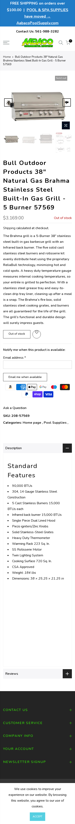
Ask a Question (14, 408)
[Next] (66, 102)
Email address (14, 357)
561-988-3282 (47, 31)
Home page (32, 422)
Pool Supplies (55, 422)
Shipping (9, 228)
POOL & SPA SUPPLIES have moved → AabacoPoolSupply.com (42, 16)
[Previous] (8, 102)
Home (7, 57)
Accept (37, 816)
